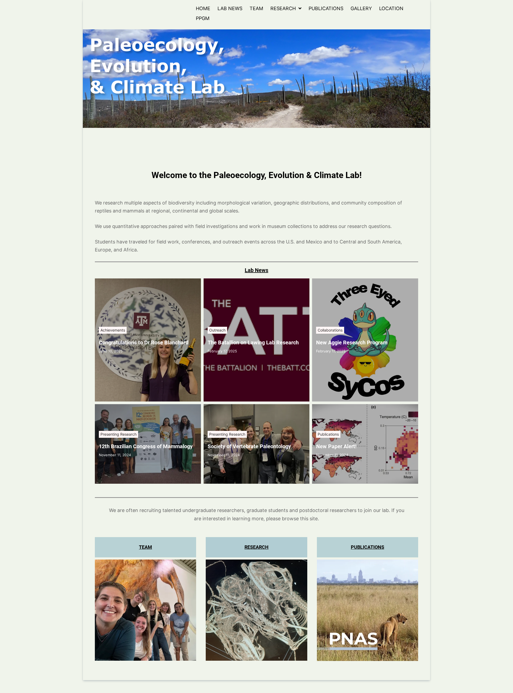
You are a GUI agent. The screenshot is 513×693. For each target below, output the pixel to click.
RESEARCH (256, 547)
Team (256, 8)
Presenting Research (118, 434)
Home (203, 8)
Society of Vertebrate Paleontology (249, 446)
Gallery (361, 8)
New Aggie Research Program (351, 342)
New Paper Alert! (336, 446)
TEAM (145, 547)
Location (391, 8)
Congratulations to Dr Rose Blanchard (143, 342)
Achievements (112, 330)
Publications (326, 8)
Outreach (217, 330)
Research (283, 8)
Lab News (229, 8)
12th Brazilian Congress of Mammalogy (146, 446)
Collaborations (330, 330)
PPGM (202, 18)
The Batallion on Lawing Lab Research (253, 342)
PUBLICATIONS (367, 547)
